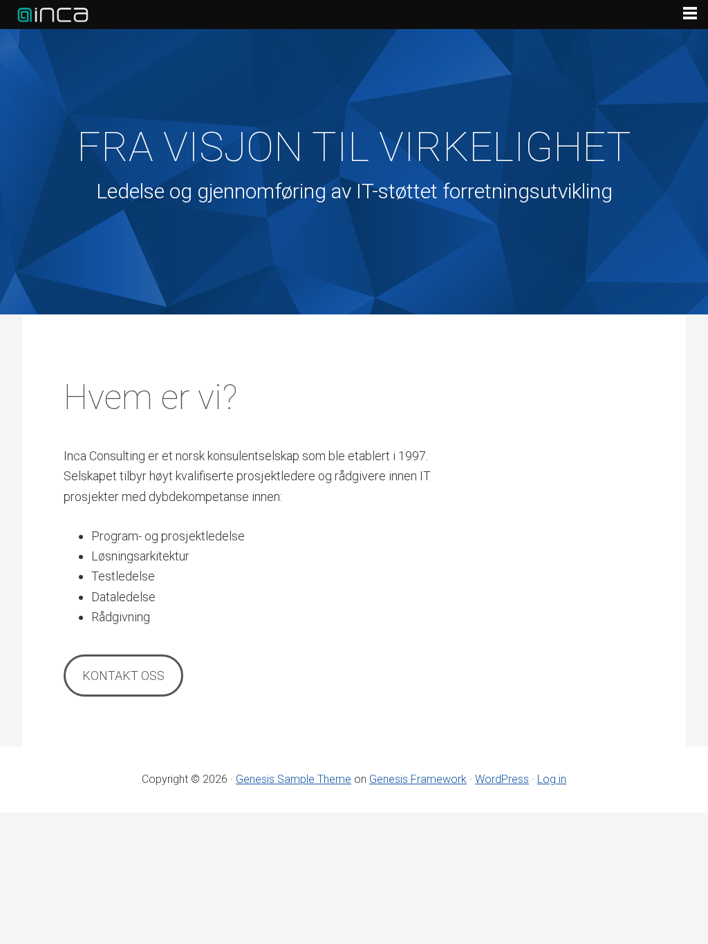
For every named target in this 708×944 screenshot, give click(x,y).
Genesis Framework (418, 779)
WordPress (502, 779)
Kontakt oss (123, 675)
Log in (551, 779)
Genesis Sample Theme (293, 779)
